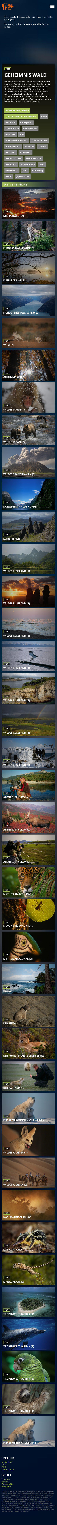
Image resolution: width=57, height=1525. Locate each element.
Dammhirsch (12, 128)
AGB (4, 1467)
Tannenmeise (28, 164)
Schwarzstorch (14, 158)
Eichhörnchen (30, 128)
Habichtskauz (13, 146)
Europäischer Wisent (16, 140)
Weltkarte (6, 1486)
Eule (22, 134)
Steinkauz (11, 164)
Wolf (25, 170)
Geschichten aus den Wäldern (21, 116)
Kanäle (5, 1482)
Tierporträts (7, 1484)
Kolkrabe (29, 146)
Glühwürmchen (39, 140)
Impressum (7, 1462)
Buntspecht (26, 122)
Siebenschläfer (34, 158)
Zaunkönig (37, 170)
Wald (41, 164)
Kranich (42, 146)
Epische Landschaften (17, 110)
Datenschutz (8, 1469)
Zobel (9, 176)
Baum (44, 116)
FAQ (4, 1464)
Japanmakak (22, 176)
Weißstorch (12, 170)
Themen (6, 1479)
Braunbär (11, 122)
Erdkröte (10, 134)
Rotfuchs (11, 152)
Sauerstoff (25, 152)
